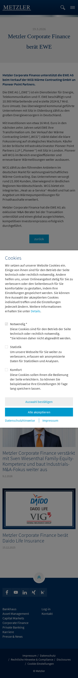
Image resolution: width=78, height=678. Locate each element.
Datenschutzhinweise (20, 420)
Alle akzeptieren (39, 412)
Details (35, 311)
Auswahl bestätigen (39, 402)
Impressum (50, 420)
